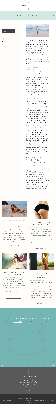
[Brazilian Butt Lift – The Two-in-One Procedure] (14, 261)
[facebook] (27, 390)
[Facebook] (2, 42)
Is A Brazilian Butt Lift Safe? (14, 221)
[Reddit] (7, 42)
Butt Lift (12, 31)
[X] (5, 42)
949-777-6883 (17, 322)
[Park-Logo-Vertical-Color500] (28, 1)
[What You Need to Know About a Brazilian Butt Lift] (41, 210)
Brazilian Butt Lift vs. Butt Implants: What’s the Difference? (42, 275)
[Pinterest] (10, 42)
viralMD (30, 402)
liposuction (42, 109)
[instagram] (30, 390)
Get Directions (28, 386)
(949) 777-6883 (28, 388)
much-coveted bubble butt (34, 173)
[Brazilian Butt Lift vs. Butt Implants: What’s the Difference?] (41, 261)
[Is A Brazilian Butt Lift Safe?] (14, 209)
